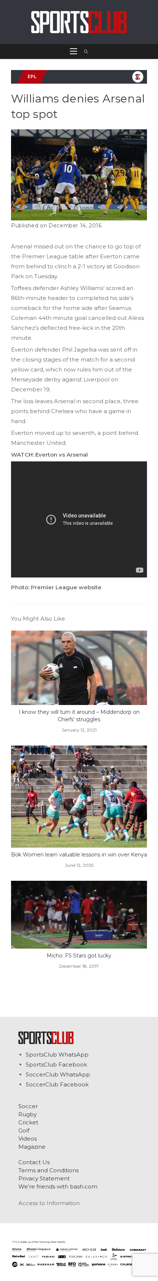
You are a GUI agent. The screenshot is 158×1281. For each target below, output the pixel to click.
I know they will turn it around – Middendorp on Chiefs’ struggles (79, 716)
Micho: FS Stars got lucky (79, 955)
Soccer (28, 1106)
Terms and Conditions (48, 1170)
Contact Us (34, 1162)
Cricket (28, 1122)
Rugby (27, 1114)
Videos (27, 1138)
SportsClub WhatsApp (57, 1054)
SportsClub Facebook (56, 1064)
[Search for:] (84, 51)
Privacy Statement (44, 1178)
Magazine (32, 1146)
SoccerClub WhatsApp (58, 1074)
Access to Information (49, 1203)
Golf (23, 1130)
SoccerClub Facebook (57, 1084)
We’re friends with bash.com (57, 1186)
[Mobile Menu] (74, 51)
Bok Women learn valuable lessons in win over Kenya (79, 854)
